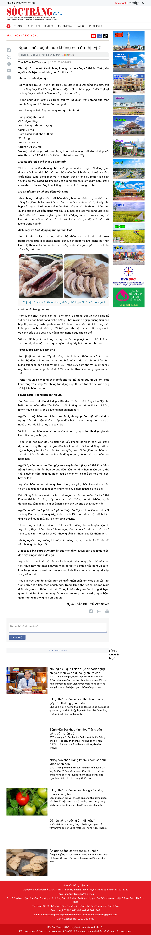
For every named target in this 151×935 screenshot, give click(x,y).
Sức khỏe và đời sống (22, 35)
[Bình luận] (8, 70)
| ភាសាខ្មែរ (133, 3)
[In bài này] (8, 63)
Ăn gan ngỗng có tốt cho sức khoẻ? (74, 851)
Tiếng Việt (120, 2)
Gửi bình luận (17, 637)
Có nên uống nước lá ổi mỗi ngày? (72, 820)
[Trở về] (8, 77)
